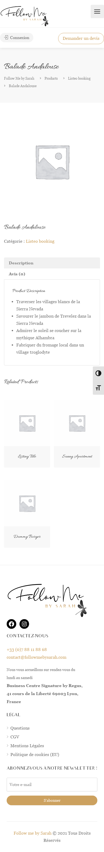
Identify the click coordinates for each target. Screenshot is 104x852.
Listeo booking (40, 241)
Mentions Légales (27, 745)
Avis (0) (17, 274)
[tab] (52, 262)
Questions (20, 728)
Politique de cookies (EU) (34, 754)
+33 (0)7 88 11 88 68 (27, 649)
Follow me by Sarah (32, 833)
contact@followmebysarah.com (36, 657)
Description (21, 263)
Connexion (19, 37)
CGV (14, 736)
